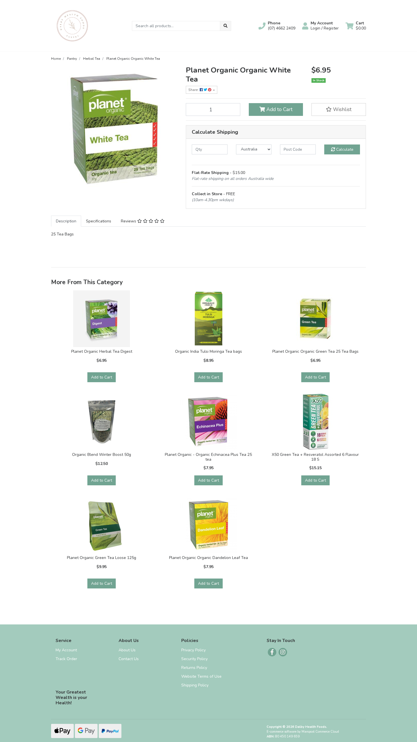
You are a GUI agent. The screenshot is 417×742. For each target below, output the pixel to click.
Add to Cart (278, 109)
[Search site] (225, 26)
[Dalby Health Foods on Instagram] (283, 652)
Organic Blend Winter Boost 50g (101, 454)
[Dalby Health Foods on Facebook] (272, 652)
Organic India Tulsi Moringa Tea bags (208, 351)
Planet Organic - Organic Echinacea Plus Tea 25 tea (208, 457)
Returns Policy (194, 667)
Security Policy (194, 659)
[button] (276, 26)
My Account (66, 650)
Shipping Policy (194, 685)
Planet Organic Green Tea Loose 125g (101, 557)
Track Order (66, 659)
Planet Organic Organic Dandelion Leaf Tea (208, 557)
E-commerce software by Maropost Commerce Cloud (303, 732)
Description (66, 221)
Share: (194, 90)
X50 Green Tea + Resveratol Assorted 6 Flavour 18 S (315, 457)
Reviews (129, 221)
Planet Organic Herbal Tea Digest (101, 351)
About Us (127, 650)
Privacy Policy (193, 650)
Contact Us (129, 659)
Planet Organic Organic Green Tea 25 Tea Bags (315, 351)
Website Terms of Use (201, 676)
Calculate (344, 149)
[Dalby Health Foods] (72, 25)
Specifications (98, 221)
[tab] (66, 221)
